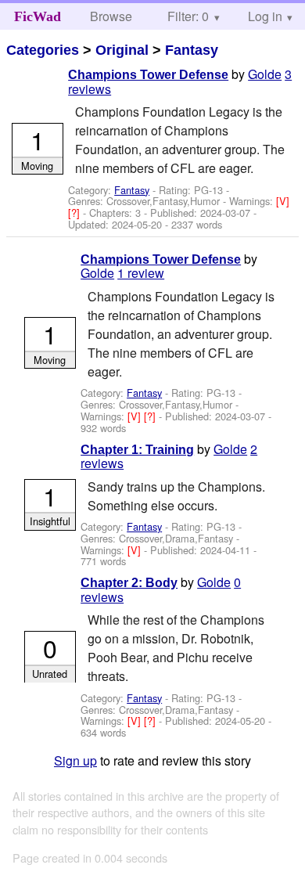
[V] (282, 200)
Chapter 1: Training (137, 449)
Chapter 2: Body (129, 582)
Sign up (75, 760)
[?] (75, 212)
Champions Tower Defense (148, 74)
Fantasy (191, 50)
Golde (265, 74)
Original (122, 50)
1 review (140, 273)
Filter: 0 (188, 16)
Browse (111, 16)
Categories (42, 50)
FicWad (37, 16)
